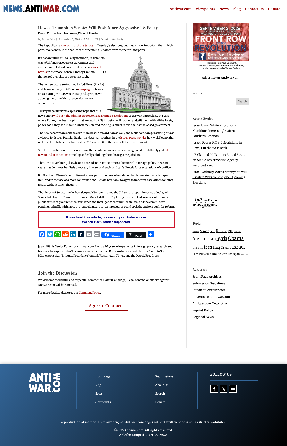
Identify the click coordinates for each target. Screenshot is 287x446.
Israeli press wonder (133, 137)
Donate (274, 9)
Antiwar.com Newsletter (210, 303)
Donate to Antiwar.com (209, 290)
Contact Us (254, 9)
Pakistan (204, 254)
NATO (224, 254)
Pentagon (234, 254)
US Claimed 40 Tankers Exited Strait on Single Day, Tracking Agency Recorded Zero (219, 160)
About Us (161, 385)
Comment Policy (89, 292)
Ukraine (215, 254)
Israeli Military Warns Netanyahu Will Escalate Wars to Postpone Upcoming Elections (220, 177)
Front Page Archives (207, 276)
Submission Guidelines (209, 283)
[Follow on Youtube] (233, 389)
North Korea (244, 254)
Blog (237, 9)
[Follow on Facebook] (214, 389)
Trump (226, 247)
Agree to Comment (106, 305)
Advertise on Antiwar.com (220, 77)
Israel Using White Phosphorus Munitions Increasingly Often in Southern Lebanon (216, 131)
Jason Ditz (48, 39)
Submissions (164, 376)
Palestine (196, 232)
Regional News (203, 317)
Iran (208, 247)
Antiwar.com (181, 9)
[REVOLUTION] (221, 69)
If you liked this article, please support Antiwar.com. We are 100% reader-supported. (106, 219)
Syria (222, 238)
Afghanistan (204, 238)
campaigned (86, 89)
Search (160, 393)
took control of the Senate (77, 45)
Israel (238, 247)
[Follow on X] (223, 389)
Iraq (216, 247)
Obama (236, 238)
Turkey (237, 231)
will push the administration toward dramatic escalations (91, 115)
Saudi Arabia (198, 248)
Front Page (102, 376)
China (212, 231)
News (224, 9)
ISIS (230, 231)
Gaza (195, 253)
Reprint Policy (203, 310)
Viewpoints (205, 9)
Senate (105, 39)
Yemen (204, 231)
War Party (117, 39)
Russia (221, 231)
